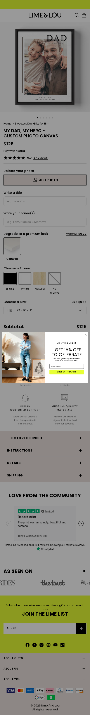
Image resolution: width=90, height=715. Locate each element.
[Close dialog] (86, 334)
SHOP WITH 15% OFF (66, 371)
